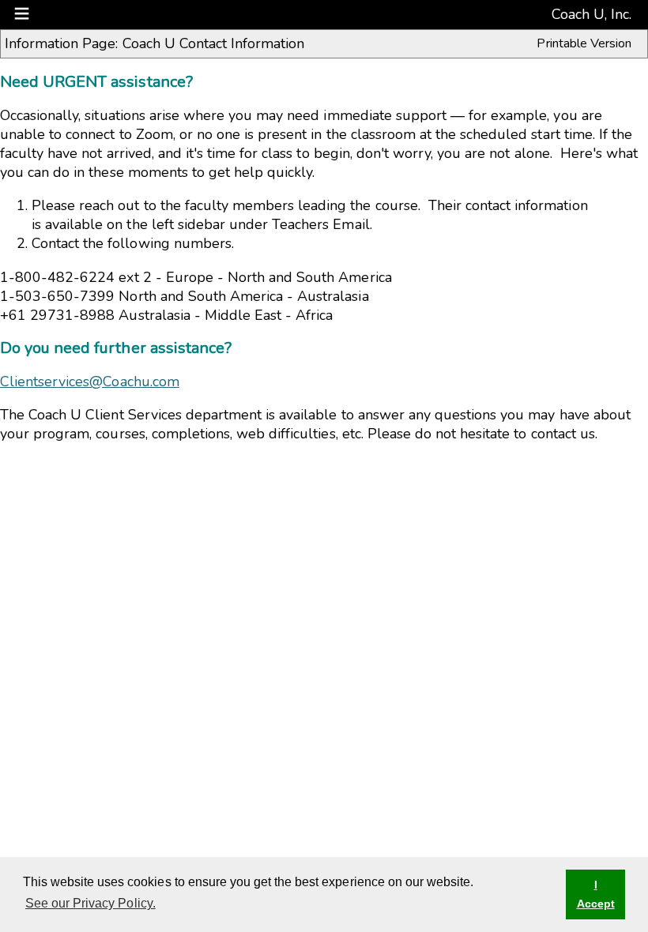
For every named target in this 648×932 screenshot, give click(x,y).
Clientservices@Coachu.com (89, 381)
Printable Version (584, 43)
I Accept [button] (596, 894)
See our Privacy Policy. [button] (90, 903)
